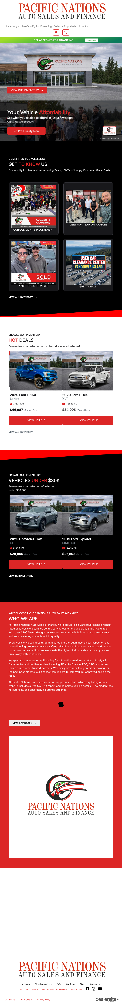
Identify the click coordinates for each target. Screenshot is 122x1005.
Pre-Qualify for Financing (37, 26)
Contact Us (95, 984)
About (82, 26)
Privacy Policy (43, 999)
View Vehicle (36, 420)
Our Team (70, 984)
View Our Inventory (25, 90)
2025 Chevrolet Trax (26, 541)
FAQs (59, 984)
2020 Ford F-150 (23, 397)
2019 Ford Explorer (76, 541)
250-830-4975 (76, 989)
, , (43, 989)
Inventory (11, 26)
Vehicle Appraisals (65, 26)
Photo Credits (26, 999)
